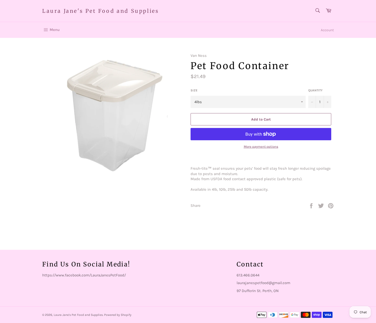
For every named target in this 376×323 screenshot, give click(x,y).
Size (194, 90)
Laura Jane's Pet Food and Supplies (100, 11)
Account (327, 30)
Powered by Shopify (117, 315)
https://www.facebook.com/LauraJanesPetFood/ (84, 275)
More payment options (261, 146)
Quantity (315, 90)
